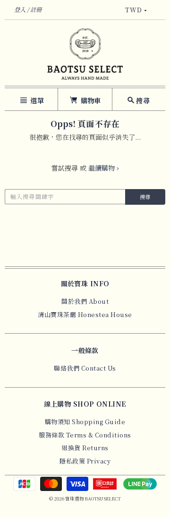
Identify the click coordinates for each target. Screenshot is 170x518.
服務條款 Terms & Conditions (85, 434)
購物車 (89, 100)
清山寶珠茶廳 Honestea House (85, 314)
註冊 (36, 9)
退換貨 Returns (85, 447)
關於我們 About (85, 301)
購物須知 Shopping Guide (85, 421)
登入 (20, 9)
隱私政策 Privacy (85, 460)
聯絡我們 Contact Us (85, 368)
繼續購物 (103, 168)
